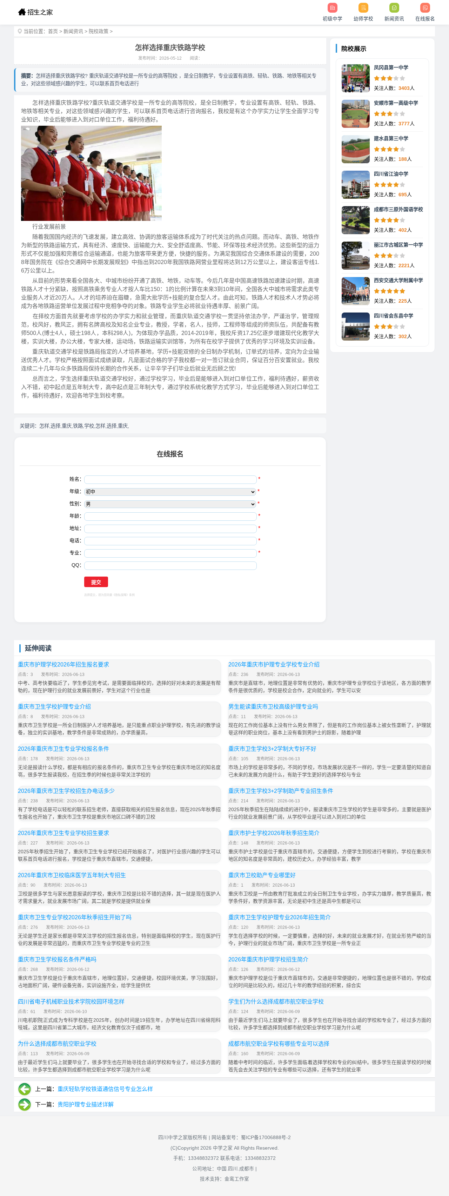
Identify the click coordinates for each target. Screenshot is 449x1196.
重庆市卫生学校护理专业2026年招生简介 (279, 917)
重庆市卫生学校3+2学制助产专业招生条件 (280, 791)
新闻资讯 (73, 31)
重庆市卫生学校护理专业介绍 (54, 707)
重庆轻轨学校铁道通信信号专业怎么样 (105, 1089)
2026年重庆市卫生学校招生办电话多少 (66, 791)
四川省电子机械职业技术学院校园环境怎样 (71, 1002)
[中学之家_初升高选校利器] (35, 12)
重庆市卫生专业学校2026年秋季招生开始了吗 (75, 917)
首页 (53, 31)
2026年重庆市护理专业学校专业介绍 (274, 665)
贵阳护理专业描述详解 (86, 1105)
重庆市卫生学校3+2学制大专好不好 (272, 749)
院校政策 (98, 31)
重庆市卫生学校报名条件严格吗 (57, 959)
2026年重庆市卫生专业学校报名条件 (63, 749)
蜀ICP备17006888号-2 (266, 1137)
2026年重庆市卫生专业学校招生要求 (63, 833)
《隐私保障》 (120, 595)
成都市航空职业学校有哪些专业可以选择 (278, 1044)
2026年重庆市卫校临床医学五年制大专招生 (72, 875)
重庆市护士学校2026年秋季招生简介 (274, 833)
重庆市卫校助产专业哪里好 (262, 875)
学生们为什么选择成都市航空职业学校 (276, 1002)
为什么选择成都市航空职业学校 (57, 1044)
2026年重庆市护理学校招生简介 (268, 959)
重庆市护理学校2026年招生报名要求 (63, 665)
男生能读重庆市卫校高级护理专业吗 (273, 707)
